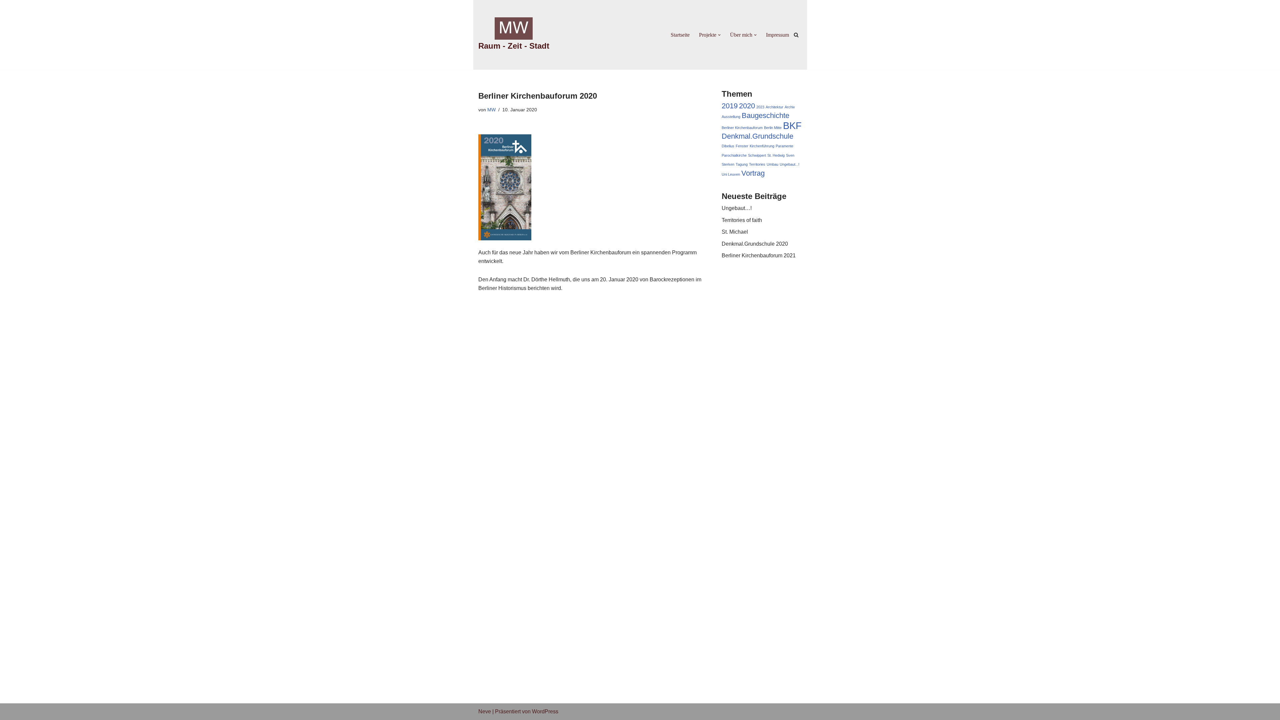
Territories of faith (742, 220)
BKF (792, 125)
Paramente (784, 146)
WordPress (545, 711)
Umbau (772, 164)
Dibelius (728, 146)
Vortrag (753, 173)
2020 (747, 106)
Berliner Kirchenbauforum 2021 (759, 255)
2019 (730, 106)
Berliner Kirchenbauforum (742, 128)
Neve (484, 711)
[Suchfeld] (796, 34)
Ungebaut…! (737, 208)
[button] (719, 35)
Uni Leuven (731, 174)
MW (491, 109)
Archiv (790, 107)
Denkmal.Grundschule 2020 (755, 244)
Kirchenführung (762, 146)
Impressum (777, 35)
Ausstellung (731, 117)
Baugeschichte (765, 115)
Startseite (680, 35)
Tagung (742, 164)
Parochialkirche (734, 155)
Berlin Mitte (773, 128)
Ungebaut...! (789, 164)
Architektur (774, 107)
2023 (760, 107)
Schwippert (757, 155)
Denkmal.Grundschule (757, 136)
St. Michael (735, 232)
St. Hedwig (776, 155)
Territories (757, 164)
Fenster (742, 146)
